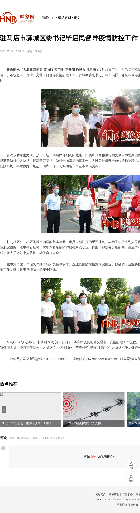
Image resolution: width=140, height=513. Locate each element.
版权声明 (114, 494)
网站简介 (101, 494)
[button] (4, 409)
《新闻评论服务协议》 (53, 438)
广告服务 (127, 494)
